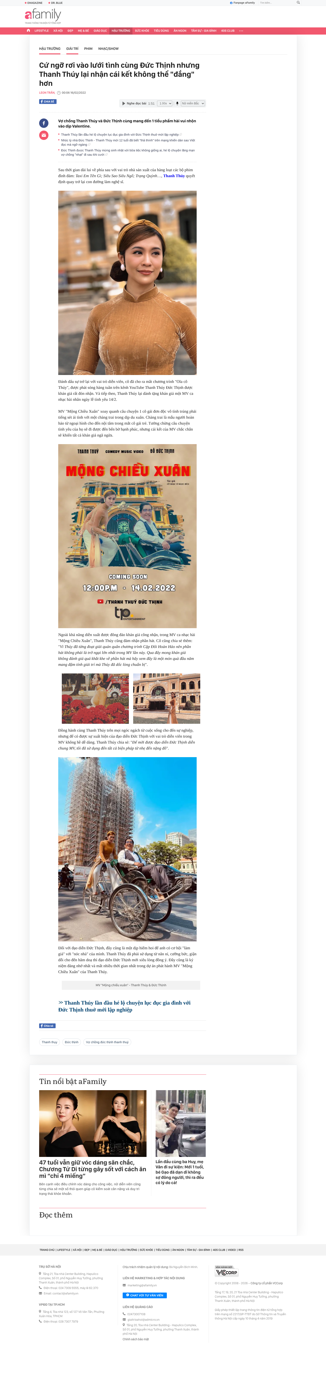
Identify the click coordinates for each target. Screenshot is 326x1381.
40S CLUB (228, 31)
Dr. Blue (57, 3)
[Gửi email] (43, 135)
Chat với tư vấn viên (146, 1295)
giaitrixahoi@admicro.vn (144, 1320)
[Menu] (241, 31)
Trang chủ (47, 1250)
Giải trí (72, 48)
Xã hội (58, 31)
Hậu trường (121, 31)
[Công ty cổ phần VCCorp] (227, 1271)
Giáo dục (100, 31)
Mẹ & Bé (83, 31)
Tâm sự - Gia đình (203, 31)
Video (232, 1250)
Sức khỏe (142, 31)
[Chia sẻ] (43, 123)
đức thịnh (71, 1042)
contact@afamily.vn (65, 1293)
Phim (88, 48)
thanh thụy (49, 1042)
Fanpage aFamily (244, 2)
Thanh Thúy (174, 176)
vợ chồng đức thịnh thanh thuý (107, 1042)
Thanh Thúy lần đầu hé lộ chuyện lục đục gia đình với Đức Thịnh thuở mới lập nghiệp (120, 134)
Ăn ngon (180, 31)
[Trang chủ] (28, 31)
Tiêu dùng (161, 31)
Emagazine (34, 3)
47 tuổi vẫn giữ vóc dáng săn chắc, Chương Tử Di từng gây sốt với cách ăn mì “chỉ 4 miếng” (92, 1169)
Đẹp (70, 31)
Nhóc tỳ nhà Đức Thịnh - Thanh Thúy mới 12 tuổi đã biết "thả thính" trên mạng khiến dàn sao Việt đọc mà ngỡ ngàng (128, 142)
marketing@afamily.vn (142, 1285)
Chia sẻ (49, 101)
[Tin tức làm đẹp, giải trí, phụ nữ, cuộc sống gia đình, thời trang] (43, 16)
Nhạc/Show (108, 48)
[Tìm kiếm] (298, 3)
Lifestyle (42, 31)
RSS (240, 1250)
